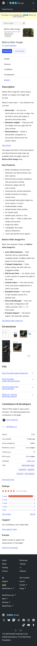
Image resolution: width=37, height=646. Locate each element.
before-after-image (28, 465)
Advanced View (8, 480)
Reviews (7, 64)
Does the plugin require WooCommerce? (11, 380)
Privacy (5, 571)
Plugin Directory (7, 9)
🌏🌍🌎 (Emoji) (13, 615)
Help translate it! (18, 16)
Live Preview (19, 51)
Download (7, 51)
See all (32, 514)
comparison (22, 469)
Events (22, 581)
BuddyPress (7, 606)
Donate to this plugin (10, 548)
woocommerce (29, 474)
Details (6, 59)
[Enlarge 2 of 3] (32, 333)
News (4, 564)
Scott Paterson (10, 45)
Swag (23, 588)
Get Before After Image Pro (12, 321)
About (4, 560)
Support (7, 80)
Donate (23, 585)
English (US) (31, 461)
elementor (31, 469)
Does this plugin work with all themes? (10, 388)
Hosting (5, 567)
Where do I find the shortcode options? (9, 395)
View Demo (6, 145)
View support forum (9, 529)
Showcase (23, 560)
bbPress (6, 602)
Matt (5, 599)
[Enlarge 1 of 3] (15, 333)
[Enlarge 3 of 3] (32, 343)
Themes (23, 564)
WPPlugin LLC (11, 427)
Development (9, 75)
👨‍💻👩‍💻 (4, 585)
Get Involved (24, 578)
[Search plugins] (24, 23)
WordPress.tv (8, 588)
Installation (8, 69)
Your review (6, 514)
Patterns (23, 571)
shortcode (20, 474)
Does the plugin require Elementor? (15, 373)
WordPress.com (9, 595)
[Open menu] (33, 3)
